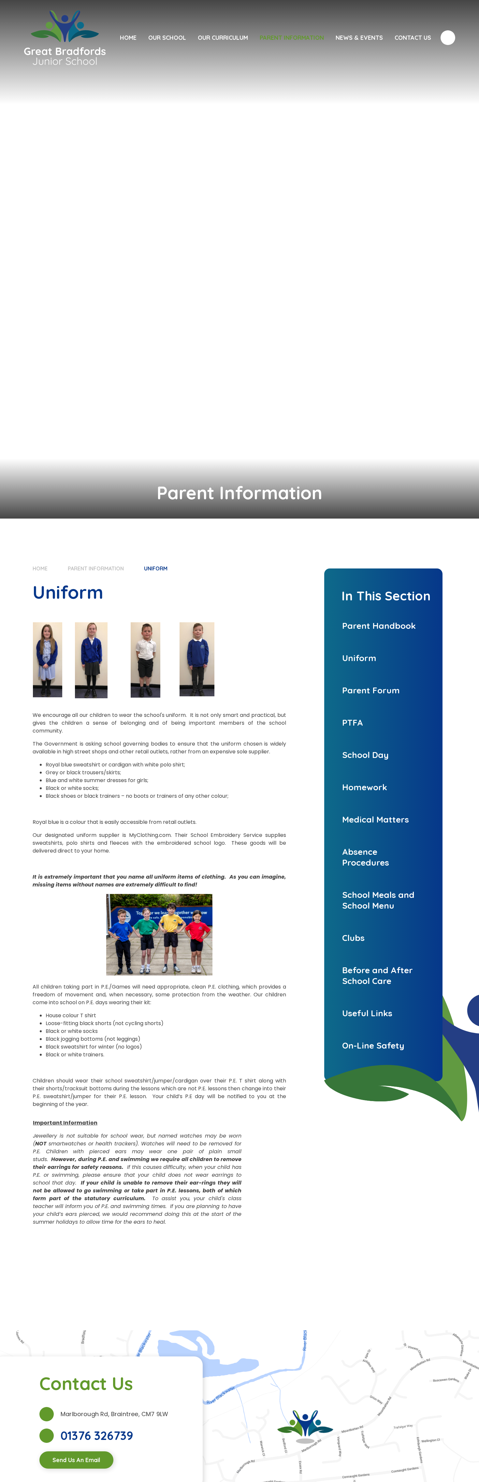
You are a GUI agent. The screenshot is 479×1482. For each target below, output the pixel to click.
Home (40, 568)
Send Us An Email (76, 1460)
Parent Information (96, 568)
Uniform (155, 568)
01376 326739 (97, 1436)
